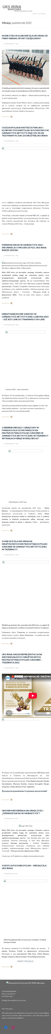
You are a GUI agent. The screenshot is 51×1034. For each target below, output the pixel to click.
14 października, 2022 (11, 668)
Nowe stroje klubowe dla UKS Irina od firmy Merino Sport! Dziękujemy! (25, 37)
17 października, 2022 (11, 443)
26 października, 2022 (11, 255)
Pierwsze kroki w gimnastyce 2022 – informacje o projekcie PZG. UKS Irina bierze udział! (24, 248)
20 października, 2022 (11, 324)
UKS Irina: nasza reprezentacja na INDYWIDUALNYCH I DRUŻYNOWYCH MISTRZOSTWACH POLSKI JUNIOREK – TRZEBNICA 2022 (22, 658)
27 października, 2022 (11, 141)
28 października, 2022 (11, 43)
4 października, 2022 (11, 873)
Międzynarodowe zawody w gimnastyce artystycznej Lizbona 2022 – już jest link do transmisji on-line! (25, 317)
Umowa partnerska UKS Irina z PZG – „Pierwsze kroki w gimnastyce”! (23, 812)
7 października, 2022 (11, 818)
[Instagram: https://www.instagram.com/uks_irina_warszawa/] (13, 1027)
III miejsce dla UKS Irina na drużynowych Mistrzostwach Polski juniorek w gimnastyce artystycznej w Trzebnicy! (24, 545)
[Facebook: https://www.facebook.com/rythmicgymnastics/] (6, 1027)
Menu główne (39, 14)
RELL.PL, (36, 215)
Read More (6, 117)
